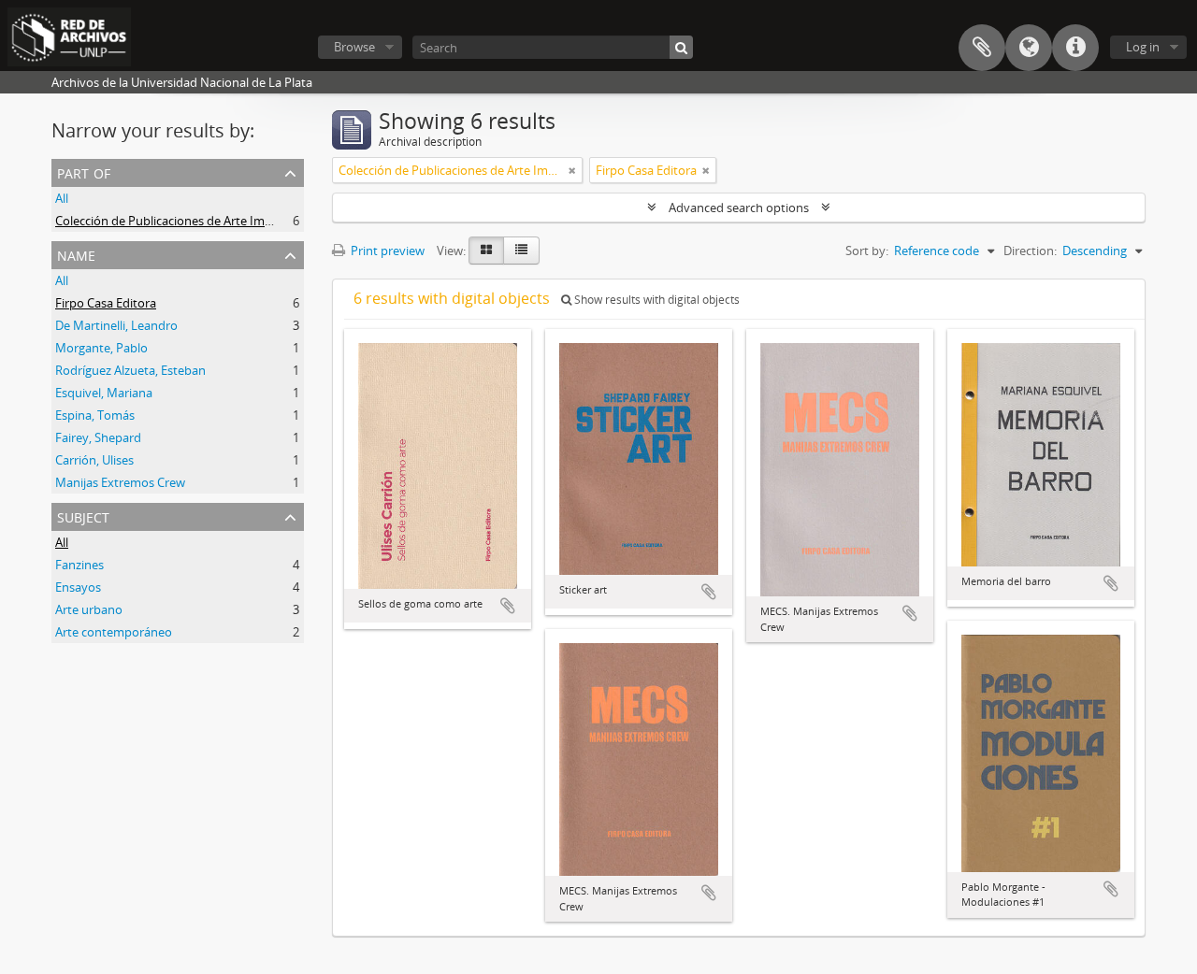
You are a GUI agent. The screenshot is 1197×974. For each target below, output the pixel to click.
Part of (83, 171)
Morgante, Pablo (101, 347)
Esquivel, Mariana (103, 392)
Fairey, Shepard (98, 437)
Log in (1143, 46)
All (61, 198)
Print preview (386, 250)
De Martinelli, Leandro (116, 325)
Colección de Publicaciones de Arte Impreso (175, 220)
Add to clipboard (507, 605)
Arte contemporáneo (113, 631)
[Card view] (486, 250)
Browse (354, 46)
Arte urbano (89, 609)
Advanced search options (739, 207)
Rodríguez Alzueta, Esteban (130, 370)
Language (1028, 47)
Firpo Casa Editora (105, 302)
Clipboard (982, 47)
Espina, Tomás (95, 415)
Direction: (1030, 250)
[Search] (681, 47)
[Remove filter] (572, 170)
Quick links (1075, 47)
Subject (83, 515)
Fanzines (79, 564)
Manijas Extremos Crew (120, 482)
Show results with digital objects (655, 300)
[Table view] (521, 250)
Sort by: (866, 250)
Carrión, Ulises (94, 459)
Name (76, 253)
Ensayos (78, 587)
